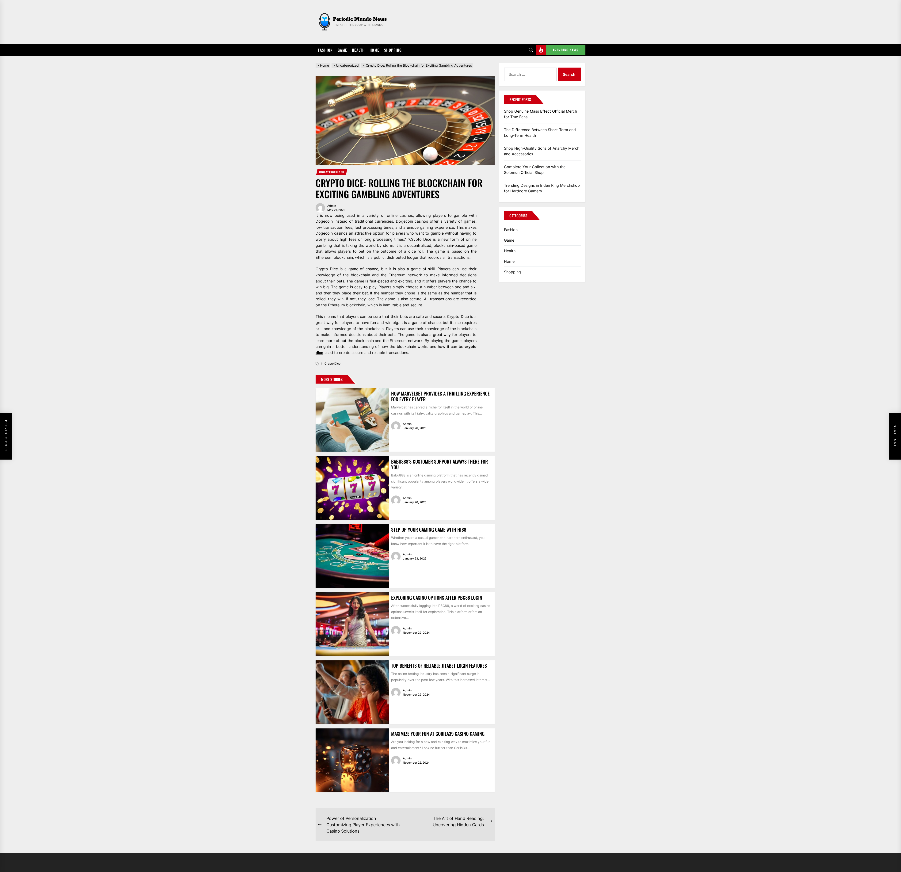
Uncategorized (331, 172)
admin (331, 205)
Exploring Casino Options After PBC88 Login (436, 597)
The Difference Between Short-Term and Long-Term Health (540, 132)
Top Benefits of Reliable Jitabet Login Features (439, 665)
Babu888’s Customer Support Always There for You (439, 464)
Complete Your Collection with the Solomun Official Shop (534, 169)
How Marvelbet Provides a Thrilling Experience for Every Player (440, 396)
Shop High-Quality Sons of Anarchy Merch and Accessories (541, 151)
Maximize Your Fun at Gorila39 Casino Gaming (438, 733)
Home (374, 50)
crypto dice (332, 363)
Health (358, 50)
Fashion (325, 50)
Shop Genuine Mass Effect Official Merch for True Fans (540, 114)
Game (342, 50)
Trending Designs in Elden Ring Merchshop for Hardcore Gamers (542, 188)
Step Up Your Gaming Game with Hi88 (428, 529)
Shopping (393, 50)
